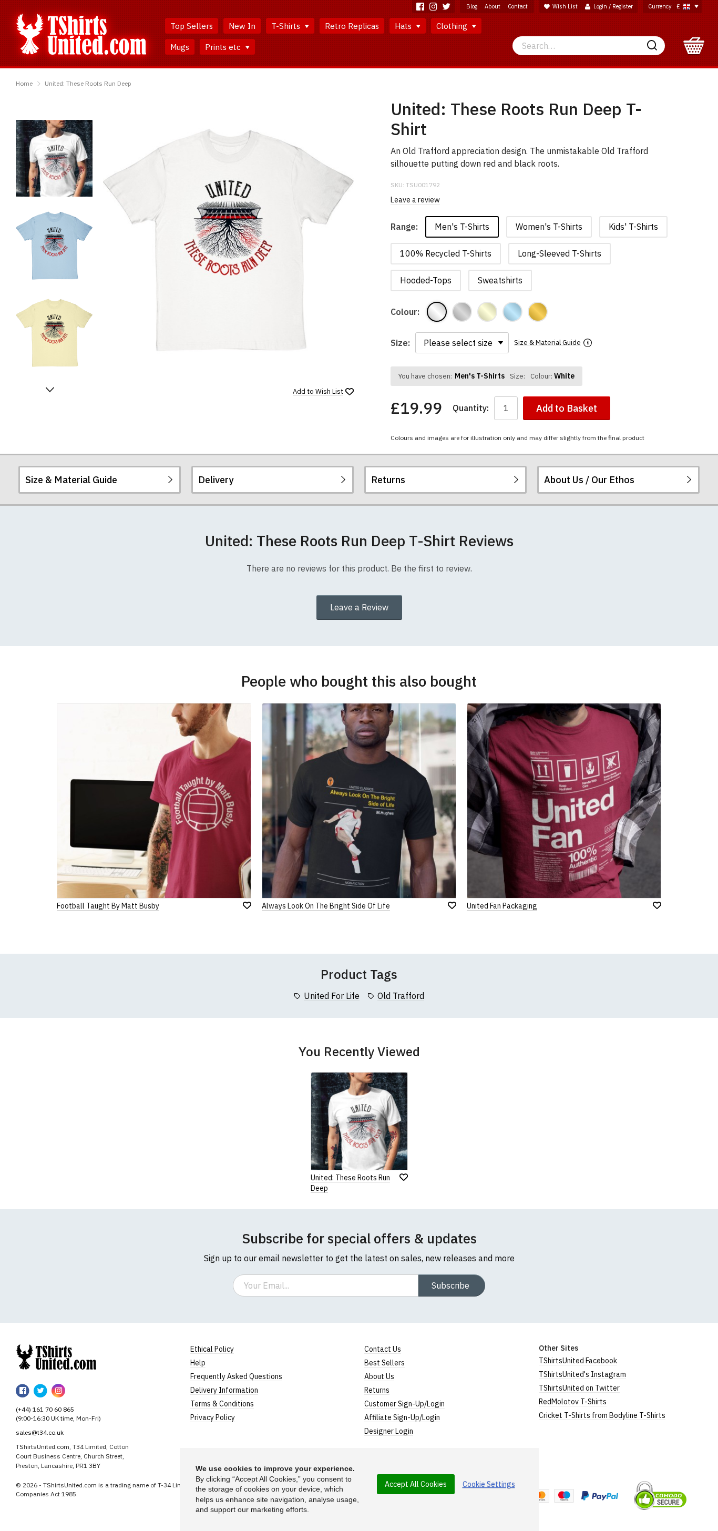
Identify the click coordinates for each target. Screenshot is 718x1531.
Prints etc (224, 47)
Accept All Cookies (416, 1484)
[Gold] (538, 312)
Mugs (179, 47)
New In (242, 26)
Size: (400, 343)
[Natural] (487, 312)
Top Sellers (191, 26)
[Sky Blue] (512, 312)
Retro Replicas (352, 26)
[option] (54, 158)
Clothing (452, 26)
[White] (437, 312)
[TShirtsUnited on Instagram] (433, 6)
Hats (404, 26)
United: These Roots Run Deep (88, 83)
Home (24, 83)
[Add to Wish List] (403, 1177)
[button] (50, 389)
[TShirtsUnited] (56, 1357)
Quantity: (471, 408)
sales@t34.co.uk (40, 1432)
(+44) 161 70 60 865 (45, 1409)
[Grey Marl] (462, 312)
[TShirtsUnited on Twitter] (446, 6)
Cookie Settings (489, 1484)
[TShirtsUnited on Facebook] (420, 6)
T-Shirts (286, 26)
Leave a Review (359, 607)
